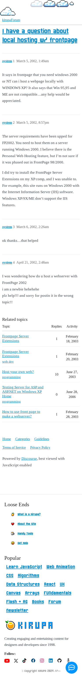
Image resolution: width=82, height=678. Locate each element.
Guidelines (41, 439)
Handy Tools (25, 533)
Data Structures (23, 584)
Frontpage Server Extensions (15, 338)
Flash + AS (17, 601)
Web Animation (60, 567)
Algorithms (28, 575)
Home (6, 439)
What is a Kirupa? (28, 514)
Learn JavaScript (24, 567)
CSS (9, 575)
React (49, 584)
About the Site (26, 524)
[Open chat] (72, 668)
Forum (54, 601)
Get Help (22, 543)
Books (38, 601)
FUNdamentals (57, 593)
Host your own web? (18, 372)
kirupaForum (11, 20)
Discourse (29, 459)
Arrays (32, 593)
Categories (22, 439)
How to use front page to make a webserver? (21, 414)
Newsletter (17, 610)
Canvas (13, 593)
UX (62, 584)
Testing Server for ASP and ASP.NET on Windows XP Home (23, 391)
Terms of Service (14, 447)
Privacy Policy (40, 447)
